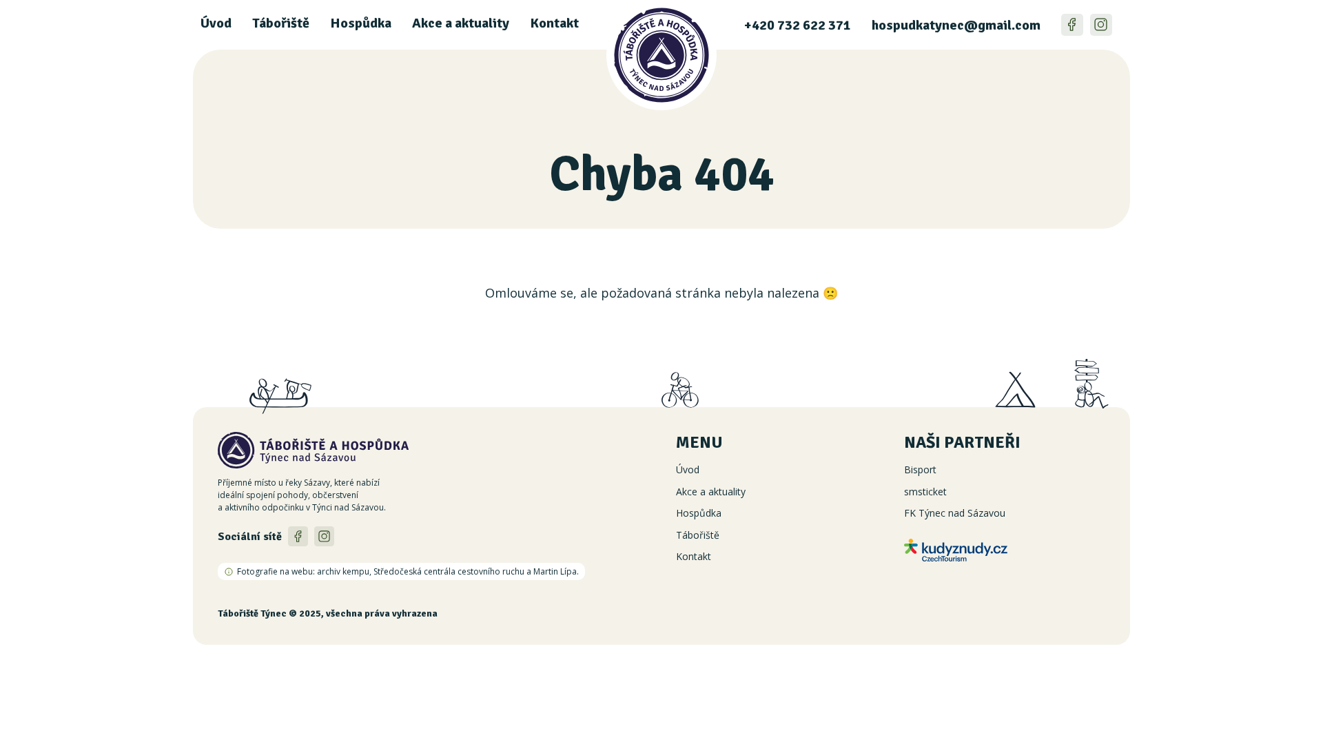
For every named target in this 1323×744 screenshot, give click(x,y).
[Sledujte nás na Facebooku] (1072, 25)
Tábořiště (280, 23)
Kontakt (554, 23)
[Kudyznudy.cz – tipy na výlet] (1004, 550)
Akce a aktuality (460, 23)
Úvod (216, 23)
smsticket (925, 491)
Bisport (920, 469)
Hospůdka (360, 23)
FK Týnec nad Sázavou (954, 512)
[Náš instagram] (1101, 25)
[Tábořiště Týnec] (661, 73)
